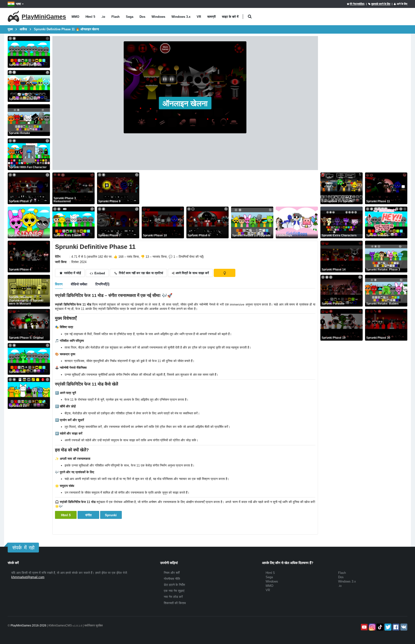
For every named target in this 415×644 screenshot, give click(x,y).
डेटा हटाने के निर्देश (174, 585)
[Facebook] (395, 627)
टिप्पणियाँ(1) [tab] (102, 283)
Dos (142, 16)
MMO (75, 16)
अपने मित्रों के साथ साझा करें (192, 272)
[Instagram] (372, 627)
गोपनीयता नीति (172, 579)
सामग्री (211, 16)
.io (103, 16)
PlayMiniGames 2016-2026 (28, 625)
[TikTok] (380, 627)
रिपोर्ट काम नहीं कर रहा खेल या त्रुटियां (140, 272)
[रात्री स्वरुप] (224, 273)
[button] (250, 16)
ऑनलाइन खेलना (185, 103)
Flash (115, 16)
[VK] (403, 627)
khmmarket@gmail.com (27, 577)
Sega (129, 16)
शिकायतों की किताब (175, 603)
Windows (158, 16)
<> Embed (97, 273)
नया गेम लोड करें (173, 597)
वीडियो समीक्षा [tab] (79, 283)
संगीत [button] (88, 515)
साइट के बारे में (230, 16)
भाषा (18, 4)
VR (199, 16)
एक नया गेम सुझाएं (174, 591)
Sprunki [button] (111, 515)
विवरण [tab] (59, 283)
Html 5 (90, 16)
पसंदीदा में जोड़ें (72, 272)
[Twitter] (387, 627)
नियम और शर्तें (171, 573)
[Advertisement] (229, 188)
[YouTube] (364, 627)
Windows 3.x (180, 16)
